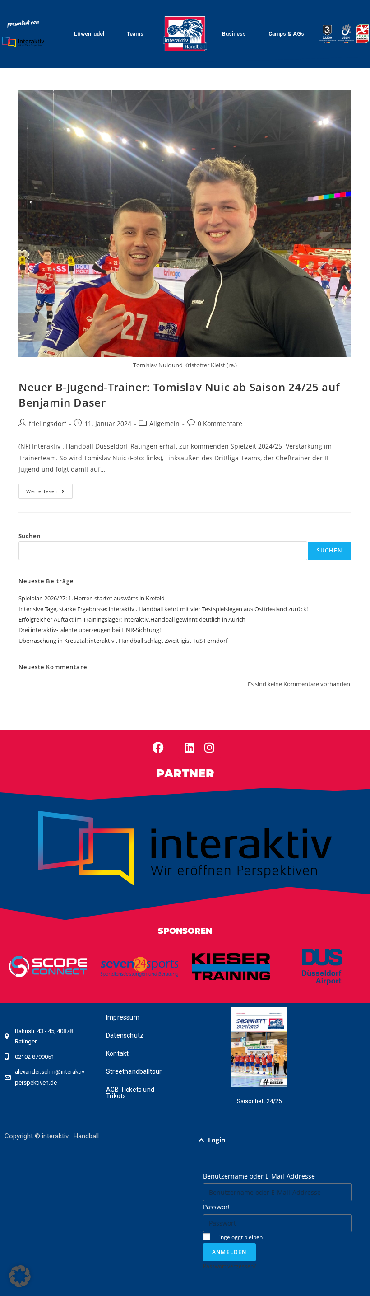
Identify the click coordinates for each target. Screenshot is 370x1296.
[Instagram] (209, 747)
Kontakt (117, 1053)
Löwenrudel (89, 34)
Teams (135, 34)
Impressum (122, 1017)
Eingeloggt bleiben (239, 1236)
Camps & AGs (286, 34)
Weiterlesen (49, 489)
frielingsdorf (47, 423)
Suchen (29, 536)
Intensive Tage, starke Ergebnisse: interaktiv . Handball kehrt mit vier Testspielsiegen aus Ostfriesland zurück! (163, 609)
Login (216, 1140)
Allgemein (164, 423)
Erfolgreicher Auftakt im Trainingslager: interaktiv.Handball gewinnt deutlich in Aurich (131, 619)
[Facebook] (158, 747)
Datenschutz (124, 1035)
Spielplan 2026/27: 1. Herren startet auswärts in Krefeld (91, 598)
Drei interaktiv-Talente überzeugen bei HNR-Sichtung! (89, 630)
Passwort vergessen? (229, 1265)
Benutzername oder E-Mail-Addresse (259, 1176)
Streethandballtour (134, 1071)
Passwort (216, 1206)
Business (234, 34)
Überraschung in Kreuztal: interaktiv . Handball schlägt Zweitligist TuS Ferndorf (122, 640)
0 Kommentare (220, 423)
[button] (277, 1140)
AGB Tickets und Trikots (130, 1092)
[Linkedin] (189, 747)
